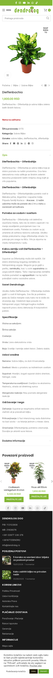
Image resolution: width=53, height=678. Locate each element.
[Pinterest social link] (18, 144)
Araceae (30, 200)
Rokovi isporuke (10, 623)
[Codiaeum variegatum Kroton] (14, 473)
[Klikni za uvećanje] (7, 75)
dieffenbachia (30, 138)
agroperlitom (28, 275)
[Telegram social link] (29, 144)
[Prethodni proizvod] (42, 85)
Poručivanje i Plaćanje (12, 618)
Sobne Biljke (27, 85)
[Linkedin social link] (28, 3)
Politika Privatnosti (11, 591)
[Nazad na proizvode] (45, 85)
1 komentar (29, 564)
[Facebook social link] (16, 3)
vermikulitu (14, 268)
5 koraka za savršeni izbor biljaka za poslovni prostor (31, 559)
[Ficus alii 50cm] (39, 473)
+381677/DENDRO (11, 540)
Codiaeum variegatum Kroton (14, 489)
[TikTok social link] (37, 3)
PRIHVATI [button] (43, 671)
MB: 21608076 (9, 529)
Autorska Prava (9, 601)
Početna (6, 85)
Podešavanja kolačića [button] (15, 671)
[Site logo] (27, 10)
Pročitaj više (36, 665)
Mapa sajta (7, 646)
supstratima (38, 268)
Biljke (15, 85)
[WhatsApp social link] (33, 3)
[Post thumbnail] (6, 561)
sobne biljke (17, 138)
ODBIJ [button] (33, 671)
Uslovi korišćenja (10, 596)
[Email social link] (14, 144)
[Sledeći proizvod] (49, 85)
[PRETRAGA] (48, 18)
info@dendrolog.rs (11, 545)
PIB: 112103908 (10, 524)
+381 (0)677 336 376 (12, 535)
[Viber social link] (33, 144)
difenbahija (43, 138)
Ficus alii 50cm (39, 487)
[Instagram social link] (20, 3)
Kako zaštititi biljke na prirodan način (29, 573)
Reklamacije (8, 633)
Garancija (6, 628)
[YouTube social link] (24, 3)
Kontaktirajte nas (10, 606)
